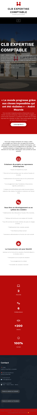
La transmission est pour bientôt (18, 249)
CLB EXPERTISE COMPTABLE (18, 10)
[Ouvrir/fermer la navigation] (18, 20)
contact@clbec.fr (18, 124)
